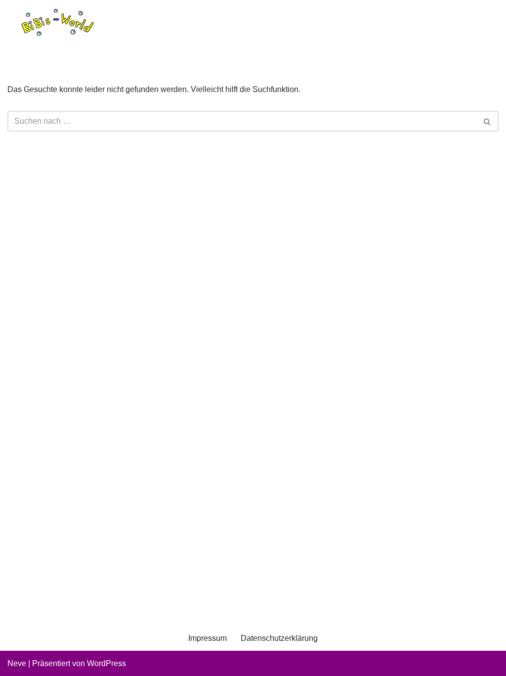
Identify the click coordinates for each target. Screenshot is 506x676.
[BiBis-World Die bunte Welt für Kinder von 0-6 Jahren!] (56, 22)
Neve (16, 663)
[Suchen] (487, 121)
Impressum (207, 638)
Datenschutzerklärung (279, 638)
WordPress (106, 663)
